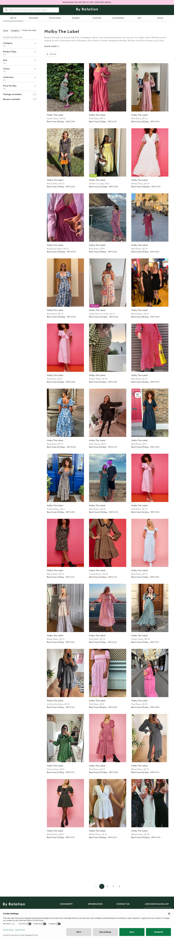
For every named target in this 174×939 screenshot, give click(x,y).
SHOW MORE (50, 46)
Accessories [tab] (118, 18)
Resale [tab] (160, 18)
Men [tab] (139, 18)
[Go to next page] (119, 886)
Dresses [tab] (75, 18)
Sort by (53, 54)
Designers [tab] (33, 18)
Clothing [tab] (97, 18)
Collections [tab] (55, 18)
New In (13, 18)
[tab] (13, 18)
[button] (20, 44)
